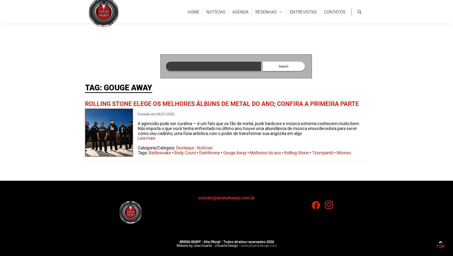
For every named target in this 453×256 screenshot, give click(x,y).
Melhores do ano (265, 152)
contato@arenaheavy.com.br (226, 197)
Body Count (185, 152)
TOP (440, 246)
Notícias (205, 147)
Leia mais (146, 138)
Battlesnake (160, 152)
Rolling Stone (296, 152)
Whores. (344, 152)
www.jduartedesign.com (259, 246)
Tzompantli (322, 152)
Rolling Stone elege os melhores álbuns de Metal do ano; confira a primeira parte (222, 103)
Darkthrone (209, 152)
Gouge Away (235, 152)
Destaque (185, 147)
